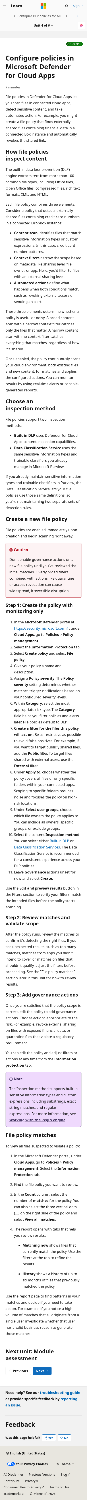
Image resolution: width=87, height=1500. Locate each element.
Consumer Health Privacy (22, 1487)
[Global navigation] (4, 6)
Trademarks (12, 1494)
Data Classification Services (37, 847)
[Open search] (66, 6)
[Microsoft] (43, 6)
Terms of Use (59, 1487)
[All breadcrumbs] (9, 16)
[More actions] (78, 16)
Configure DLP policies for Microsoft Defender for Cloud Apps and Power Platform (40, 16)
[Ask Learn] (81, 25)
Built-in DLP (59, 840)
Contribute (12, 1481)
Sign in (78, 6)
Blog (63, 1474)
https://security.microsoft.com (39, 628)
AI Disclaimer (13, 1474)
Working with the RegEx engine (37, 1120)
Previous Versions (42, 1474)
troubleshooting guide (60, 1392)
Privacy (30, 1481)
